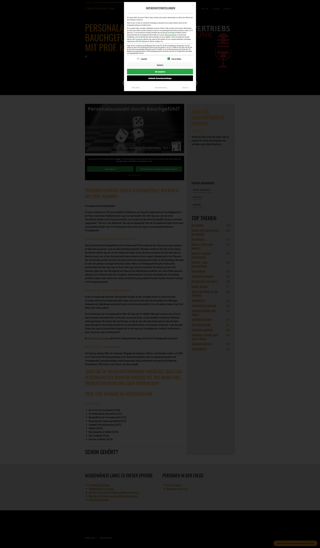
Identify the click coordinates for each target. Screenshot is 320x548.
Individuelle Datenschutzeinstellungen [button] (160, 78)
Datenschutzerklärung (170, 35)
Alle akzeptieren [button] (160, 71)
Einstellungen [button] (139, 39)
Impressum (185, 87)
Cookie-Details (136, 87)
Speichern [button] (160, 65)
